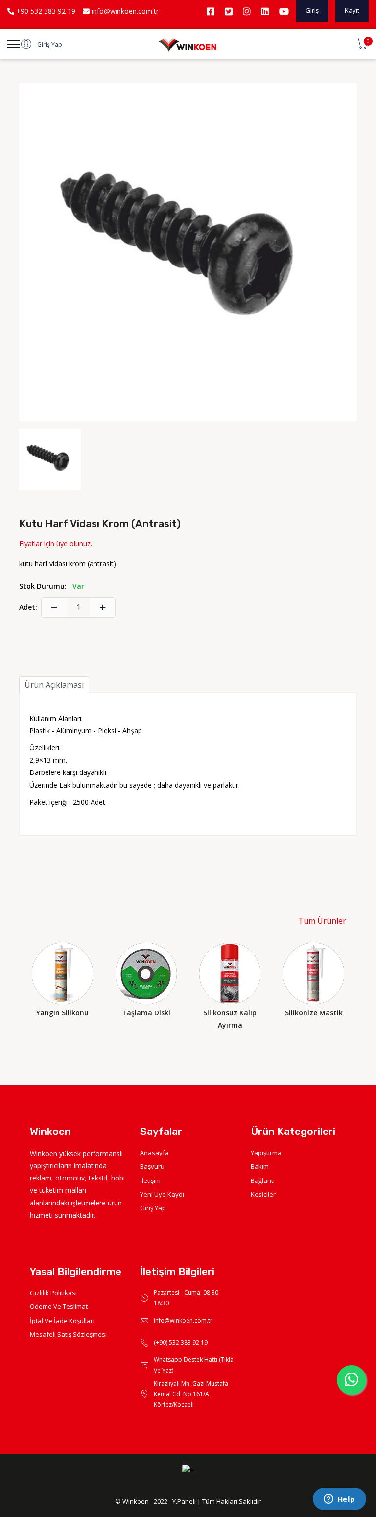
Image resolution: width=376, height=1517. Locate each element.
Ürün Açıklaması (54, 684)
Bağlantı (263, 1180)
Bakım (260, 1166)
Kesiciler (263, 1194)
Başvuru (152, 1166)
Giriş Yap (153, 1208)
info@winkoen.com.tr (124, 11)
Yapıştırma (266, 1152)
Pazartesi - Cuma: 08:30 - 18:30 (188, 1297)
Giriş (312, 10)
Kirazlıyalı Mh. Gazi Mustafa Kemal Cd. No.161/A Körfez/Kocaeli (191, 1394)
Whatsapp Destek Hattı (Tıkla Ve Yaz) (194, 1364)
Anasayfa (154, 1152)
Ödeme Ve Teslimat (59, 1306)
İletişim (150, 1180)
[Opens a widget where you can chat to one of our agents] (339, 1500)
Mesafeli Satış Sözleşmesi (68, 1334)
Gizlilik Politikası (53, 1292)
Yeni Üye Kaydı (162, 1194)
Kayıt (352, 10)
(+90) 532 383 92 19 (181, 1342)
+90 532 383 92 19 (44, 11)
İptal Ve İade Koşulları (62, 1320)
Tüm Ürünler (322, 920)
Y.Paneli (184, 1501)
